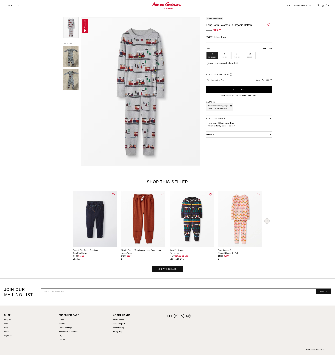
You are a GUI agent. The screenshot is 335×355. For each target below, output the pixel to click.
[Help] (231, 107)
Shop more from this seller (217, 108)
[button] (269, 24)
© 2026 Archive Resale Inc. (314, 349)
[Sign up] (322, 5)
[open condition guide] (231, 75)
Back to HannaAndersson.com (298, 5)
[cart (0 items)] (327, 4)
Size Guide (267, 48)
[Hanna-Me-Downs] (167, 5)
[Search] (318, 5)
